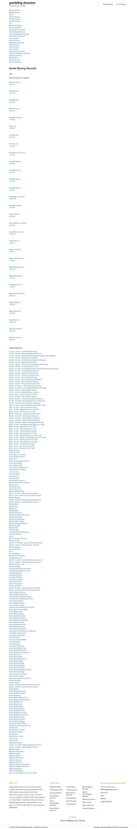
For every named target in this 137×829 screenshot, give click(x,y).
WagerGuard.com (15, 249)
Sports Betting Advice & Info (18, 697)
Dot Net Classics (14, 19)
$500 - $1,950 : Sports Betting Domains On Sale (25, 435)
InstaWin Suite (14, 530)
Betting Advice (14, 504)
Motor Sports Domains (16, 42)
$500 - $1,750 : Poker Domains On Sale (22, 429)
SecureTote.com (14, 214)
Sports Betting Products (17, 710)
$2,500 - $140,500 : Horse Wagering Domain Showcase (28, 388)
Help (102, 795)
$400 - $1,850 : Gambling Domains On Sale (24, 409)
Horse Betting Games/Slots (18, 609)
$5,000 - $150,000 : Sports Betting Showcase (24, 420)
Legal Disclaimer (106, 801)
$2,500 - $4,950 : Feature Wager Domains (23, 747)
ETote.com (12, 126)
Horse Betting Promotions (17, 618)
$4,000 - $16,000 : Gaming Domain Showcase (24, 588)
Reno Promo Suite (15, 581)
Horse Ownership (15, 680)
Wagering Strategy (15, 768)
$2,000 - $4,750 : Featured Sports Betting (23, 377)
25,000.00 (12, 199)
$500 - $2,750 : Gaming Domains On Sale (23, 439)
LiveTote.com (13, 144)
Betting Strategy (14, 525)
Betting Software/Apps (16, 521)
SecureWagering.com (16, 232)
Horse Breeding (14, 642)
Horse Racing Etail (15, 463)
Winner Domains (14, 60)
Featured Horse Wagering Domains (21, 599)
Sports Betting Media (16, 706)
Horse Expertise (14, 644)
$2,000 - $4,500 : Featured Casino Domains (24, 545)
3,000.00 (12, 172)
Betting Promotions (15, 517)
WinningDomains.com (109, 789)
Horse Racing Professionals (18, 467)
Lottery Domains (14, 40)
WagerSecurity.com (15, 329)
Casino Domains (14, 17)
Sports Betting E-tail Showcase (19, 700)
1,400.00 (12, 190)
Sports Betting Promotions (18, 712)
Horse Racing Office (16, 465)
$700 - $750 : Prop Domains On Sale (21, 446)
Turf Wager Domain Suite (17, 633)
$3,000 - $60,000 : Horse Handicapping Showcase (26, 399)
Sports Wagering (14, 695)
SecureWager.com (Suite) (17, 223)
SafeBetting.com (14, 179)
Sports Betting (14, 689)
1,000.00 (12, 234)
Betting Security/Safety (16, 519)
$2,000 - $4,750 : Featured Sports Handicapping (25, 379)
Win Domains (13, 58)
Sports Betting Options (16, 708)
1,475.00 (12, 278)
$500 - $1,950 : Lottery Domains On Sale (23, 433)
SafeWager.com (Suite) (17, 196)
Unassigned (13, 740)
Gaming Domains (15, 27)
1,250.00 (12, 269)
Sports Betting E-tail (15, 702)
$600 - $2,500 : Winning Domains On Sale (23, 442)
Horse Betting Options (16, 614)
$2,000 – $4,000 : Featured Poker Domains (24, 687)
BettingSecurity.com (15, 117)
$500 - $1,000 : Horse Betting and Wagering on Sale (27, 424)
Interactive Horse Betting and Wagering (22, 631)
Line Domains (13, 38)
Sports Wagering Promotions (18, 715)
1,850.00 (12, 304)
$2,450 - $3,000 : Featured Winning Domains (24, 384)
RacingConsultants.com (17, 152)
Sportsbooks (13, 728)
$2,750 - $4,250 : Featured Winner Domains (24, 392)
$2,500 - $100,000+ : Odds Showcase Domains (25, 386)
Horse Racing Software (17, 667)
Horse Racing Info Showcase (19, 652)
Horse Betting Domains (17, 32)
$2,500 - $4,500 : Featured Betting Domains (24, 502)
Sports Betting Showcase (17, 691)
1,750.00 (12, 155)
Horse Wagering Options (17, 616)
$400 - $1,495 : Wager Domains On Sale (23, 773)
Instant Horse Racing (16, 676)
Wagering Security (15, 760)
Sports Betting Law (15, 704)
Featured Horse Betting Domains (20, 596)
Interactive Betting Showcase (19, 532)
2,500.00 (12, 84)
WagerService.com (15, 337)
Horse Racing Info (15, 654)
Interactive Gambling (16, 579)
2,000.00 (12, 137)
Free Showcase (14, 553)
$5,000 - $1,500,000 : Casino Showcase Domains (26, 543)
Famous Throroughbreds (17, 639)
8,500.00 (12, 295)
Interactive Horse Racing (17, 470)
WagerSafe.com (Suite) (17, 293)
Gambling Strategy (15, 577)
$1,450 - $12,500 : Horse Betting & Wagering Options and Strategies (32, 356)
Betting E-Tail (13, 506)
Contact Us (104, 792)
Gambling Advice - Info (17, 564)
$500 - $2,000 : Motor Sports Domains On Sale (25, 495)
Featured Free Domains (17, 556)
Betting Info (13, 508)
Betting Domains (14, 10)
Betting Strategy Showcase (18, 523)
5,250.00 (12, 339)
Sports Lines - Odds (16, 736)
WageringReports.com (16, 258)
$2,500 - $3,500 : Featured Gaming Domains (24, 590)
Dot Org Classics (14, 21)
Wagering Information (16, 751)
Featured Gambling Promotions (19, 571)
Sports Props (13, 738)
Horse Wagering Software (17, 629)
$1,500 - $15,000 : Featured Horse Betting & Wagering (27, 360)
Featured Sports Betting (17, 693)
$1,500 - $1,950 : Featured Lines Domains (23, 358)
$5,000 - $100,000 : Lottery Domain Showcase (25, 414)
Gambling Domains (15, 25)
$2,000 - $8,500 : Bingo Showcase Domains (24, 381)
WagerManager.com (16, 276)
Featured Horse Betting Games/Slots (21, 607)
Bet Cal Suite (13, 528)
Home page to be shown (17, 30)
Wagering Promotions (16, 758)
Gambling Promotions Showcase (20, 568)
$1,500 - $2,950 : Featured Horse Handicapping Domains (28, 364)
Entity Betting (13, 734)
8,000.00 (12, 225)
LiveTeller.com (14, 135)
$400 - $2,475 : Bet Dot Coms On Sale (22, 411)
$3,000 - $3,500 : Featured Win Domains (23, 396)
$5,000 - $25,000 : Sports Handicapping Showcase (26, 422)
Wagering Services (15, 762)
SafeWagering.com (15, 205)
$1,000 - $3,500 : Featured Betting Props (23, 351)
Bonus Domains (14, 540)
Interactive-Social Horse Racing (19, 678)
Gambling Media (14, 566)
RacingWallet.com (15, 170)
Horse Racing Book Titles (17, 648)
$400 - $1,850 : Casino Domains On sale (23, 407)
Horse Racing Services (17, 665)
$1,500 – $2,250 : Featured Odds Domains (23, 366)
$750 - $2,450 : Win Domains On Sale (22, 448)
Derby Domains (14, 637)
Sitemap (103, 798)
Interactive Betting (15, 534)
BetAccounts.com (15, 82)
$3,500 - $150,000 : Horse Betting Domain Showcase (27, 401)
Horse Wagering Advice (17, 603)
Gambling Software (15, 575)
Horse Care (13, 459)
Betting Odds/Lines (15, 513)
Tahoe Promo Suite (15, 583)
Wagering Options (15, 755)
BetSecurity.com (14, 109)
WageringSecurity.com (16, 267)
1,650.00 (12, 146)
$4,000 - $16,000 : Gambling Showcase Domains (25, 560)
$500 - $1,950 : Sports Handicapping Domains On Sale (27, 437)
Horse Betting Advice (16, 601)
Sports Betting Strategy (17, 721)
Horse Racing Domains (17, 36)
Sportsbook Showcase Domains (20, 725)
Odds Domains (14, 45)
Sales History (108, 4)
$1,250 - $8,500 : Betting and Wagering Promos (25, 353)
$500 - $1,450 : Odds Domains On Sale (22, 427)
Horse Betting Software (17, 626)
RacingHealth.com (15, 161)
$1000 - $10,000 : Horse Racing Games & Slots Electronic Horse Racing (33, 368)
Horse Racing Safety (16, 661)
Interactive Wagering (16, 771)
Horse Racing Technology (18, 674)
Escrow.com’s (14, 802)
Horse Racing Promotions (17, 659)
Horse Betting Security (16, 622)
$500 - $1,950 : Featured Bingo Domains (23, 431)
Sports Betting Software (17, 719)
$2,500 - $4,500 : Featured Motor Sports (23, 390)
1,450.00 (12, 287)
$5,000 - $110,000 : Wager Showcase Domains (25, 745)
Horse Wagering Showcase (18, 594)
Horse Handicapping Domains (19, 34)
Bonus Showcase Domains (18, 538)
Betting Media (13, 510)
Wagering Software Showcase (19, 764)
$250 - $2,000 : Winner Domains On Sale (23, 394)
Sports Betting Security (17, 717)
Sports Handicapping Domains (19, 53)
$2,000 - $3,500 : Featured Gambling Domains (25, 562)
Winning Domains (15, 62)
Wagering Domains (15, 55)
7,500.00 (12, 119)
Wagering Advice (14, 749)
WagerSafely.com (15, 302)
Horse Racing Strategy (16, 672)
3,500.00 (12, 111)
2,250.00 (12, 102)
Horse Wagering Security (17, 624)
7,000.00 (12, 93)
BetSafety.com (14, 100)
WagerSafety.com (15, 311)
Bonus (11, 15)
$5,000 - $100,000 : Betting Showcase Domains (25, 500)
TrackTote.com (14, 241)
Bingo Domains (14, 12)
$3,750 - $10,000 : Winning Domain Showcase (25, 403)
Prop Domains (14, 49)
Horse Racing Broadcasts (17, 650)
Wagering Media (14, 753)
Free (10, 23)
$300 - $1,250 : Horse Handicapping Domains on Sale (27, 405)
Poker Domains (14, 47)
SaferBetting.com (15, 188)
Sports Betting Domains (17, 51)
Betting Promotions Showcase (19, 515)
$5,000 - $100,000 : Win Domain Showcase (24, 416)
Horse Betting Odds (15, 611)
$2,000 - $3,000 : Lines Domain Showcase (23, 373)
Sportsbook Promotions (17, 730)
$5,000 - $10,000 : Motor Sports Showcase (23, 493)
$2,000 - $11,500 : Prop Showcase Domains (24, 371)
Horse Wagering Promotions (18, 620)
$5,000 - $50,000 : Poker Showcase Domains (24, 685)
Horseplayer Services (16, 646)
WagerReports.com (15, 285)
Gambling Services (15, 573)
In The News (121, 4)
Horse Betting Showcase (17, 592)
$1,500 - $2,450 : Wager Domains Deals (22, 362)
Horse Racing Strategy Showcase (20, 669)
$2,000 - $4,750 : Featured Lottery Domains (24, 375)
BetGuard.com (14, 91)
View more (13, 808)
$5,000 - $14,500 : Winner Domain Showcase (24, 418)
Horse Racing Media (16, 657)
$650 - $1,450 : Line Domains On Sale (22, 444)
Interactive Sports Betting (17, 723)
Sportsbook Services (16, 732)
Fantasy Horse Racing (16, 605)
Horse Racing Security (16, 663)
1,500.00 (12, 243)
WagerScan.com (14, 320)
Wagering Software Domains (18, 766)
